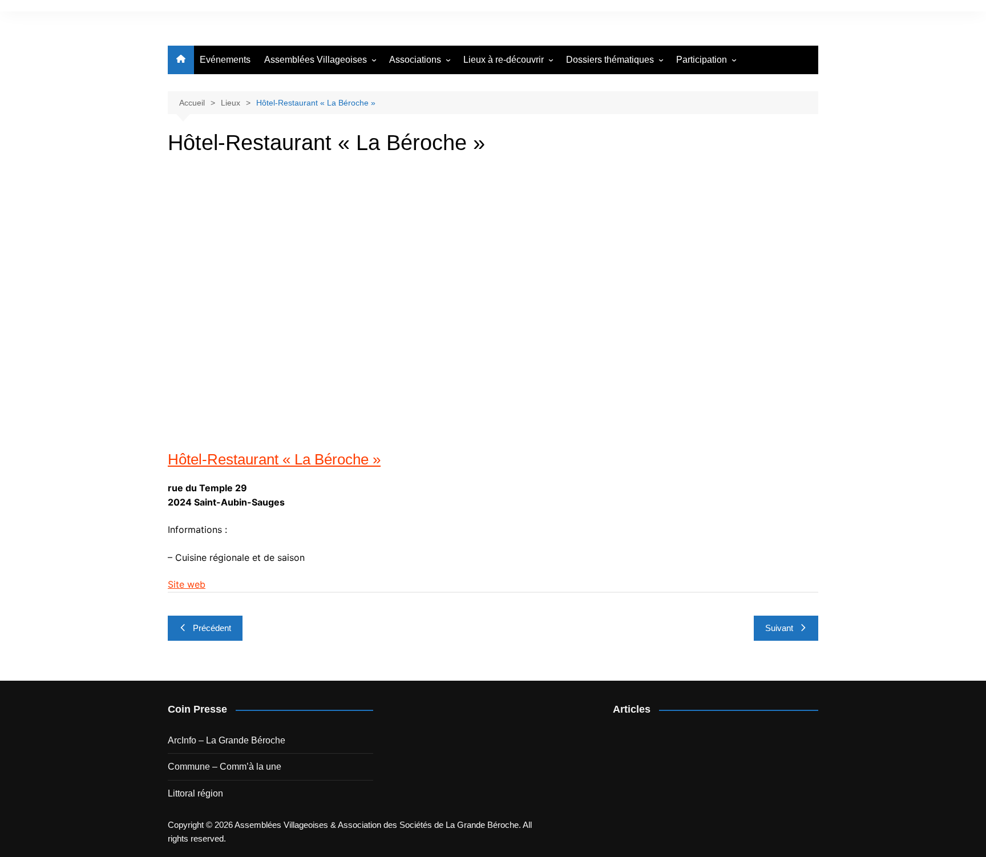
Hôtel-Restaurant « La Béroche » (274, 459)
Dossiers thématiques (610, 59)
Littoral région (195, 793)
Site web (186, 584)
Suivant (779, 628)
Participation (701, 59)
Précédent (212, 628)
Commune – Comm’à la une (224, 766)
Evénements (225, 59)
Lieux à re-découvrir (503, 59)
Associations (415, 59)
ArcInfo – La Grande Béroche (226, 740)
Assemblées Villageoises (315, 59)
